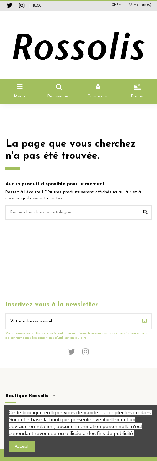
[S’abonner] (144, 321)
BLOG (37, 5)
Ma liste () (142, 5)
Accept (22, 446)
